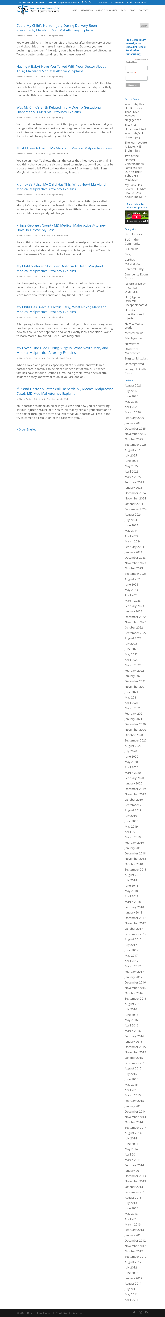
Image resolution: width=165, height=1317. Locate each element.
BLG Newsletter (118, 2)
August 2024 (133, 514)
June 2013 (131, 1208)
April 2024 (131, 536)
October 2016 (134, 993)
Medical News (134, 333)
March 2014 (133, 1160)
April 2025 (131, 471)
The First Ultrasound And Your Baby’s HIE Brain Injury (135, 131)
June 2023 (131, 584)
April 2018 (131, 896)
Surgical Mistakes (136, 358)
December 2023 (135, 557)
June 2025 (131, 461)
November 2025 (135, 434)
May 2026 (131, 401)
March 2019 (133, 837)
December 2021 (135, 681)
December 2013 (135, 1176)
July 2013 (131, 1203)
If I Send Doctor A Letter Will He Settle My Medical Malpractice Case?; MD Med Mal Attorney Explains (64, 391)
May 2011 (131, 1294)
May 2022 (131, 654)
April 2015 (131, 1090)
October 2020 (134, 735)
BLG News (131, 249)
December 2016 (135, 982)
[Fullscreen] (146, 221)
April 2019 (131, 832)
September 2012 (136, 1256)
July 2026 (131, 391)
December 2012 (135, 1240)
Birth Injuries (52, 35)
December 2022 (135, 617)
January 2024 (133, 552)
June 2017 (131, 950)
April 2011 (131, 1300)
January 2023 (133, 611)
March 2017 (133, 966)
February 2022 (134, 670)
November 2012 (135, 1246)
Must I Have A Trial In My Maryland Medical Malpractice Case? (64, 148)
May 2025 (131, 466)
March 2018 (133, 902)
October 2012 (134, 1251)
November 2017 (135, 923)
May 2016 (131, 1020)
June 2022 (131, 649)
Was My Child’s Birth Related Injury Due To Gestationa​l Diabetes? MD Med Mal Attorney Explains (59, 109)
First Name (131, 72)
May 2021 (131, 697)
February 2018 (134, 907)
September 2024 (136, 509)
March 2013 (133, 1224)
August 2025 (133, 450)
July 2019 (131, 816)
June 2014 (131, 1144)
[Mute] (144, 221)
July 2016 (131, 1009)
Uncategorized (134, 364)
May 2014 (131, 1149)
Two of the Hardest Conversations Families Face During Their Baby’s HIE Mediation (134, 167)
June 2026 (131, 396)
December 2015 (135, 1047)
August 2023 (133, 579)
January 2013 (133, 1235)
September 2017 (136, 934)
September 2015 (136, 1063)
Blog (61, 35)
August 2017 (133, 939)
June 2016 (131, 1015)
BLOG (132, 10)
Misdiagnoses (134, 338)
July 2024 (131, 520)
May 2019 (131, 826)
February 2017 (134, 971)
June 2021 (131, 692)
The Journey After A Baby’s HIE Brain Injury (136, 146)
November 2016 (135, 988)
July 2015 (131, 1074)
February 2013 (134, 1230)
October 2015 (134, 1058)
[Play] (128, 221)
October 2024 (134, 504)
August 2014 (133, 1133)
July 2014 (131, 1138)
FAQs (123, 10)
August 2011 (133, 1283)
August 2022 (133, 638)
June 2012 (131, 1273)
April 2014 (131, 1154)
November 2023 (135, 563)
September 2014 (136, 1127)
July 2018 (131, 880)
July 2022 (131, 644)
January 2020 (133, 783)
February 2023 (134, 606)
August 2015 (133, 1068)
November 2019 (135, 794)
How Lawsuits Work (60, 153)
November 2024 (135, 498)
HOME (74, 10)
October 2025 (134, 439)
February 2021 (134, 713)
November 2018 (135, 859)
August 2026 (133, 385)
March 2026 (133, 412)
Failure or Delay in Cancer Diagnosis (135, 287)
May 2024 (131, 531)
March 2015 (133, 1095)
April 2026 (131, 407)
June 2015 (131, 1079)
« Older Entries (26, 429)
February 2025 (134, 482)
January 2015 (133, 1106)
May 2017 (131, 955)
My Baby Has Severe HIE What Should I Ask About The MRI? (135, 191)
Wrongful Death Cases (61, 358)
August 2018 (133, 875)
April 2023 (131, 595)
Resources (103, 2)
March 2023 (133, 600)
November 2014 (135, 1117)
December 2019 (135, 789)
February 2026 (134, 418)
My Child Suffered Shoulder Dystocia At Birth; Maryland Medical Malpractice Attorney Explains (59, 268)
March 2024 (133, 541)
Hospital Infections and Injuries (134, 314)
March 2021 (133, 708)
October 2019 (134, 799)
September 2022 (136, 633)
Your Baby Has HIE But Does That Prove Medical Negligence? (134, 112)
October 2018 (134, 864)
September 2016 (136, 998)
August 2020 (133, 746)
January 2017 (133, 977)
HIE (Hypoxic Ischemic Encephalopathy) (136, 301)
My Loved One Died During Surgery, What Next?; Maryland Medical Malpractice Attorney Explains (62, 350)
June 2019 (131, 821)
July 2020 (131, 751)
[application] (136, 217)
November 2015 (135, 1052)
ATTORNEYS (87, 10)
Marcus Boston (25, 35)
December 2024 (135, 493)
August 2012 (133, 1262)
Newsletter (132, 344)
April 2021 (131, 703)
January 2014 (133, 1171)
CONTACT (143, 10)
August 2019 (133, 810)
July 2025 (131, 455)
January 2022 (133, 676)
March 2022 (133, 665)
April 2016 (131, 1025)
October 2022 (134, 627)
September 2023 (136, 574)
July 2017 (131, 945)
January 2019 (133, 848)
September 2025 (136, 444)
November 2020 (135, 729)
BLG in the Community (137, 2)
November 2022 (135, 622)
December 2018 (135, 853)
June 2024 (131, 525)
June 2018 (131, 885)
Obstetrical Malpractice (132, 351)
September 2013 (136, 1192)
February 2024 (134, 547)
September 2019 (136, 805)
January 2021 (133, 719)
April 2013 (131, 1219)
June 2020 (131, 756)
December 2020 (135, 724)
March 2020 (133, 773)
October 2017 (134, 928)
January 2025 (133, 487)
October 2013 (134, 1187)
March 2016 (133, 1031)
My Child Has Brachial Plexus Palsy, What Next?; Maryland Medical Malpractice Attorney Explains (61, 309)
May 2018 (131, 891)
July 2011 (131, 1289)
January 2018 (133, 912)
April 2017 (131, 961)
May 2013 (131, 1213)
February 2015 (134, 1101)
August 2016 (133, 1004)
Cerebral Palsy (134, 269)
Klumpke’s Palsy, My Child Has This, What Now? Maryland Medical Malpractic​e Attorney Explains (61, 186)
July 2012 (131, 1267)
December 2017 (135, 918)
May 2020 (131, 762)
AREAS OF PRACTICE (107, 10)
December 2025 (135, 428)
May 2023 (131, 590)
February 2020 (134, 778)
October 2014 (134, 1122)
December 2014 (135, 1111)
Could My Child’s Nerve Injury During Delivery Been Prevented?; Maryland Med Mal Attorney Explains (56, 27)
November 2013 (135, 1181)
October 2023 (134, 568)
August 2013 (133, 1197)
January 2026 (133, 423)
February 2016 (134, 1036)
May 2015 (131, 1084)
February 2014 (134, 1165)
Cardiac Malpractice (132, 261)
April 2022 (131, 660)
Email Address (132, 62)
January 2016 (133, 1041)
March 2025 (133, 477)
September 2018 (136, 869)
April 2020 (131, 767)
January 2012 (133, 1278)
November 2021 (135, 686)
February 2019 (134, 842)
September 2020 (136, 740)
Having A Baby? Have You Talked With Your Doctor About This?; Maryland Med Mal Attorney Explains (61, 68)
